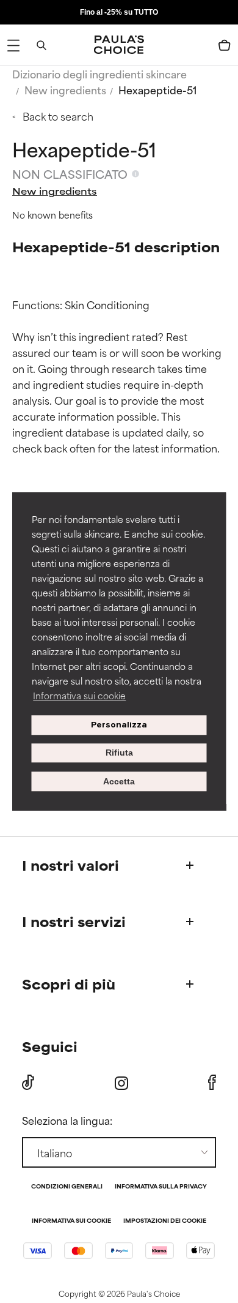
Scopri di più (68, 984)
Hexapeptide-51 (157, 89)
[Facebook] (212, 1083)
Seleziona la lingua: (67, 1120)
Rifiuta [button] (119, 753)
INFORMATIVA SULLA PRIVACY (161, 1187)
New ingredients (65, 89)
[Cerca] (41, 45)
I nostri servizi (74, 921)
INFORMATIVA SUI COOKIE (71, 1221)
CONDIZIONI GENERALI (67, 1187)
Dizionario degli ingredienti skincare (99, 73)
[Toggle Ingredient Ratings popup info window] (135, 174)
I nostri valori (70, 865)
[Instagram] (121, 1083)
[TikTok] (28, 1083)
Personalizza (119, 724)
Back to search (58, 116)
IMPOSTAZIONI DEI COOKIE (164, 1221)
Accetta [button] (119, 781)
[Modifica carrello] (224, 45)
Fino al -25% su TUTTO (119, 12)
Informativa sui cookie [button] (79, 695)
